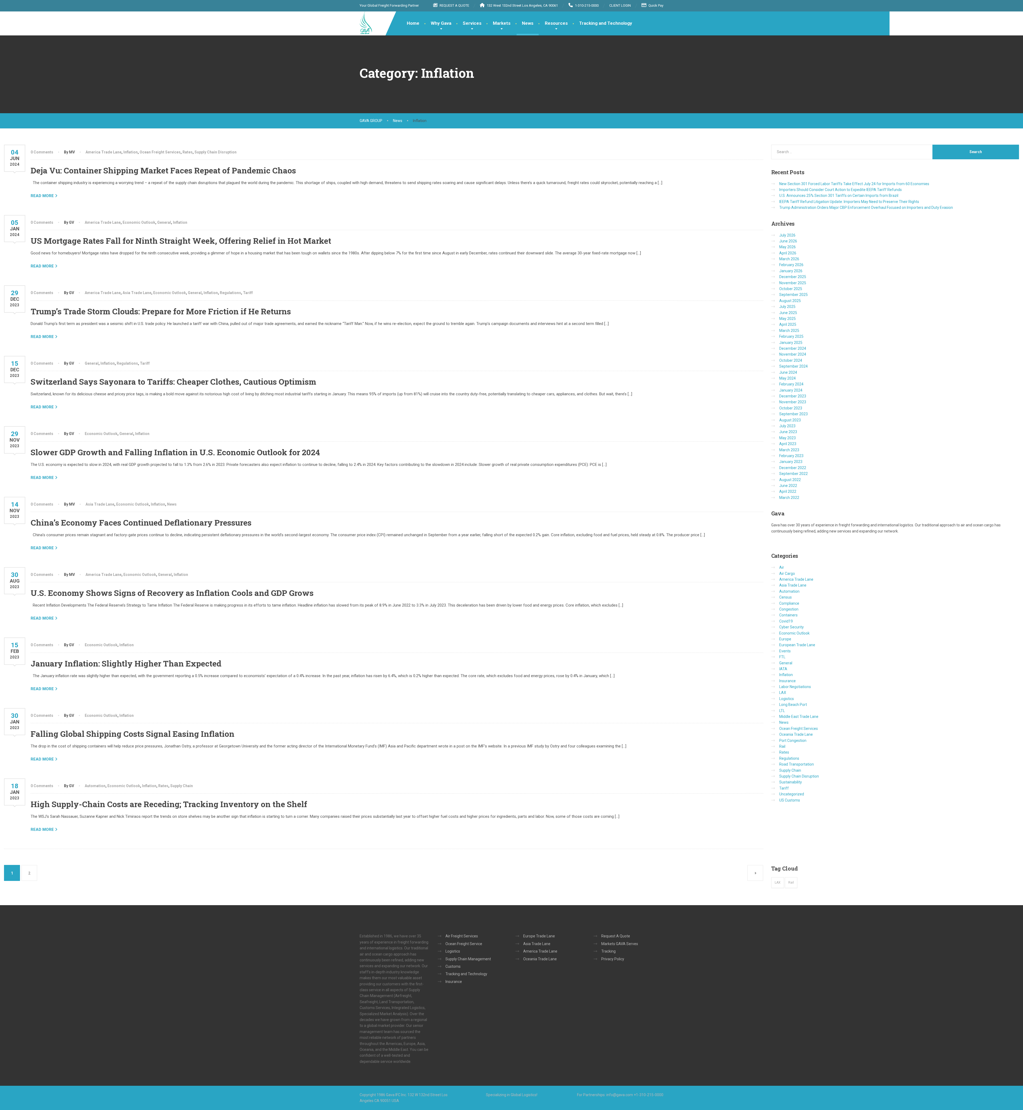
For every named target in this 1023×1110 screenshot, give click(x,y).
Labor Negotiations (795, 687)
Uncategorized (791, 794)
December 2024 (792, 348)
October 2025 (790, 289)
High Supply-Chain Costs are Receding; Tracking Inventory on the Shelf (169, 804)
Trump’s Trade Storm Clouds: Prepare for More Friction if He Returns (161, 311)
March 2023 (789, 450)
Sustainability (790, 782)
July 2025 (787, 306)
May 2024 (787, 378)
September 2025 (793, 294)
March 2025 (789, 330)
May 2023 (787, 438)
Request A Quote (615, 936)
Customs (453, 966)
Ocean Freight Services (160, 152)
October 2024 (790, 360)
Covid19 (786, 621)
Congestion (788, 609)
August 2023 (790, 420)
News (527, 23)
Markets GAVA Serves (619, 944)
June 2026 (788, 241)
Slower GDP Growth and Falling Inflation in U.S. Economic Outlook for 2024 (175, 452)
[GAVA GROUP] (366, 22)
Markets (501, 23)
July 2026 (787, 235)
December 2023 (792, 396)
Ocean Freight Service (463, 944)
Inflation (130, 152)
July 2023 (787, 426)
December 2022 (792, 468)
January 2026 (790, 271)
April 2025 (787, 324)
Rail (782, 746)
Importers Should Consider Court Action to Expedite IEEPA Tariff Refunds (840, 190)
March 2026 (789, 259)
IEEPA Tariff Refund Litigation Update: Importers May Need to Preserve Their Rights (849, 202)
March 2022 (789, 497)
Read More (42, 195)
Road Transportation (796, 764)
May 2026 (787, 247)
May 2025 (787, 318)
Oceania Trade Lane (796, 734)
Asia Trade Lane (137, 293)
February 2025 (791, 336)
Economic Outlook (139, 222)
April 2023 (787, 444)
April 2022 (787, 491)
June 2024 (788, 372)
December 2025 (792, 277)
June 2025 (788, 313)
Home (413, 23)
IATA (783, 669)
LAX (782, 692)
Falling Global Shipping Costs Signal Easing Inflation (132, 734)
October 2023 (790, 408)
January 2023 (790, 462)
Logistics (786, 699)
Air (781, 567)
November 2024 (792, 354)
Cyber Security (791, 627)
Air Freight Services (461, 936)
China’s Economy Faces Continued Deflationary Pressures (141, 522)
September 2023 (793, 414)
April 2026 (787, 253)
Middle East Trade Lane (798, 716)
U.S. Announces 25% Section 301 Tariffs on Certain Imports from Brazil (838, 195)
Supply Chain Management (468, 959)
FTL (782, 657)
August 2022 (790, 480)
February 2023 (791, 456)
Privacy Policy (612, 959)
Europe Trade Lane (539, 936)
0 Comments (42, 152)
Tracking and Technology (605, 23)
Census (785, 597)
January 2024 (790, 390)
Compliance (789, 603)
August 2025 (790, 301)
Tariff (248, 293)
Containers (788, 615)
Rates (187, 152)
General (164, 222)
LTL (782, 711)
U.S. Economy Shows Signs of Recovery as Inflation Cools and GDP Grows (172, 593)
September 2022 (793, 473)
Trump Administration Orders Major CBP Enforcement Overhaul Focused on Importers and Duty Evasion (866, 207)
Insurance (787, 681)
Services (472, 23)
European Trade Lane (797, 645)
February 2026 (791, 265)
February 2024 (791, 384)
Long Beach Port (793, 704)
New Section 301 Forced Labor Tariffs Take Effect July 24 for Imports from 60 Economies (854, 184)
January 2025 (790, 342)
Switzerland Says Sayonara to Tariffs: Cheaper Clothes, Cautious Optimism (173, 381)
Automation (95, 786)
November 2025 (792, 283)
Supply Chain (181, 786)
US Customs (789, 800)
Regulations (230, 293)
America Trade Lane (103, 152)
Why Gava (441, 23)
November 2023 (792, 402)
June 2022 (788, 485)
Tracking (608, 951)
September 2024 (793, 366)
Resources (556, 23)
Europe (785, 639)
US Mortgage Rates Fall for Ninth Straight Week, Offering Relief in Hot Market (181, 240)
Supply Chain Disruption (215, 152)
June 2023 (788, 432)
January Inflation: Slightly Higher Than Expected (126, 663)
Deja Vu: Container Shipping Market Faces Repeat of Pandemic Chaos (163, 170)
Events (785, 651)
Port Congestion (792, 740)
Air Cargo (787, 573)
